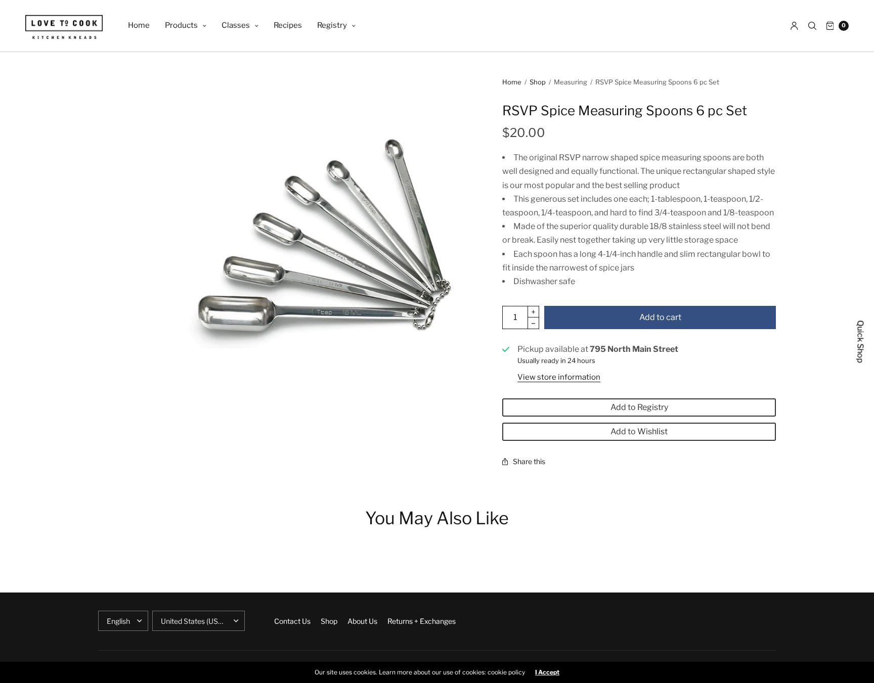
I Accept (547, 672)
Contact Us (292, 621)
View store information (558, 377)
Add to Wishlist (639, 431)
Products (181, 25)
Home (139, 25)
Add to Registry (639, 407)
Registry (332, 25)
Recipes (288, 25)
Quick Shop (860, 341)
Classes (236, 25)
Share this (529, 461)
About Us (362, 621)
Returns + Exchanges (421, 621)
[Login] (794, 25)
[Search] (812, 25)
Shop (538, 82)
